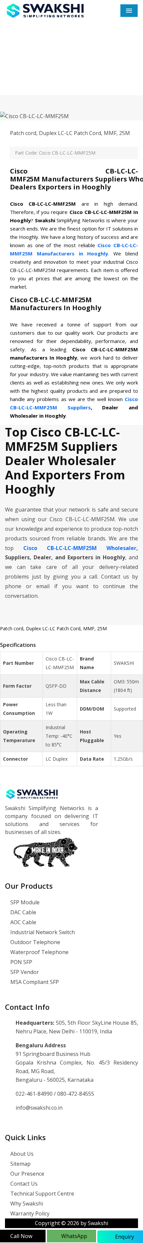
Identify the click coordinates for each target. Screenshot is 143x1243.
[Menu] (129, 10)
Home (26, 74)
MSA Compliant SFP (34, 982)
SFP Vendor (24, 972)
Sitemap (20, 1163)
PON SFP (20, 962)
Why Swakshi (26, 1203)
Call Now (21, 1236)
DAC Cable (22, 912)
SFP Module (24, 902)
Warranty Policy (29, 1213)
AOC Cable (22, 922)
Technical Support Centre (41, 1193)
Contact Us (23, 1183)
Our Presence (26, 1173)
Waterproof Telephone (39, 952)
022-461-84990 (35, 1093)
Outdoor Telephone (34, 942)
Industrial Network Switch (42, 932)
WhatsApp (73, 1236)
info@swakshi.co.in (39, 1107)
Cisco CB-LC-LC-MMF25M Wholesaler (79, 548)
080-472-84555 (75, 1093)
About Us (21, 1153)
